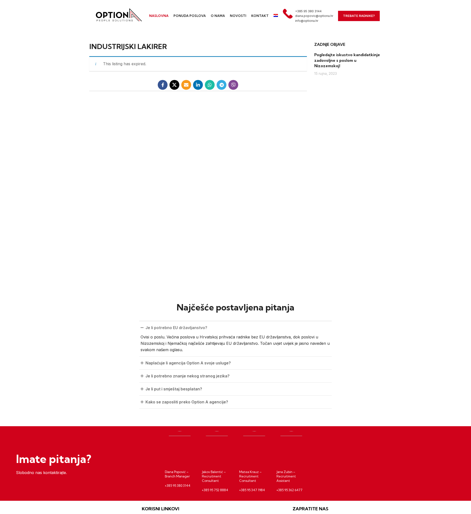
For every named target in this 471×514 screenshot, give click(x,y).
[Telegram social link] (221, 85)
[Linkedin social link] (198, 85)
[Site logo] (118, 15)
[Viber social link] (233, 85)
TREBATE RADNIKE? (359, 16)
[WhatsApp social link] (210, 85)
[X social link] (174, 85)
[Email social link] (186, 85)
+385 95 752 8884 (215, 490)
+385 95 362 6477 (289, 490)
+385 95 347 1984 (252, 490)
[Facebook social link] (163, 85)
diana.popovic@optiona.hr (314, 16)
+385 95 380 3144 (308, 11)
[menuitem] (276, 16)
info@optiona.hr (306, 21)
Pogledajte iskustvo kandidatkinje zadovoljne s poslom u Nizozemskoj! (347, 60)
